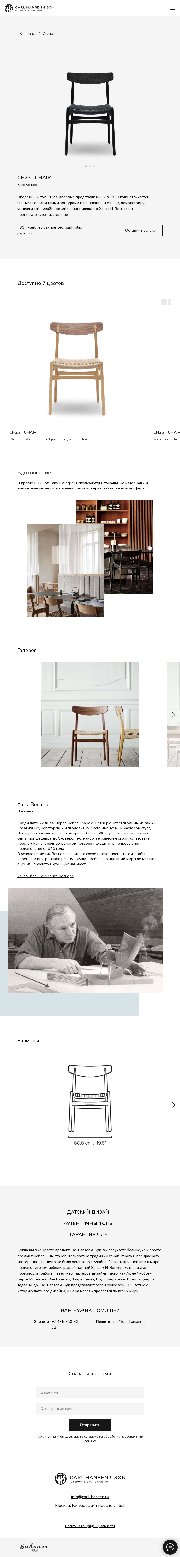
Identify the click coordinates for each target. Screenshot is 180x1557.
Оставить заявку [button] (140, 230)
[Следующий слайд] (173, 714)
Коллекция (28, 34)
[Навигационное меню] (172, 8)
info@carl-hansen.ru (129, 1321)
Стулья (48, 34)
